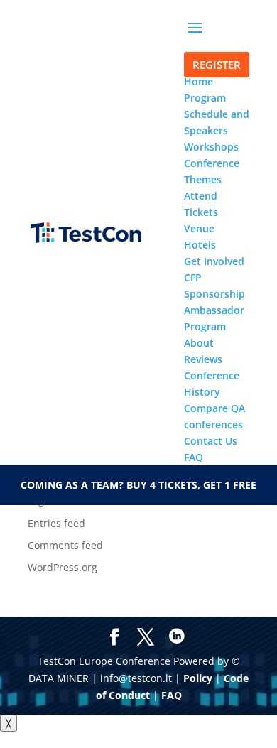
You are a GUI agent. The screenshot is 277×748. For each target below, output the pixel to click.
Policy (197, 678)
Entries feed (56, 523)
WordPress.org (62, 567)
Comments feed (65, 545)
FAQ (171, 695)
